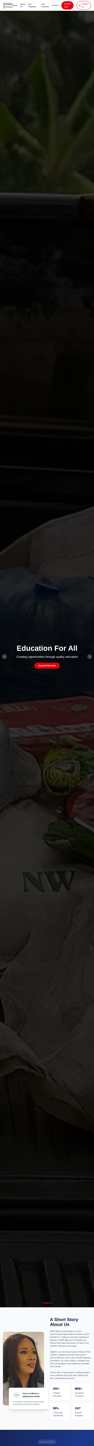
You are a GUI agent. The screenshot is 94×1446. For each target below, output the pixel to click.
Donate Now (67, 5)
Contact (55, 5)
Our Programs (32, 5)
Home (14, 5)
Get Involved (45, 5)
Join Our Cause (47, 669)
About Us (22, 5)
